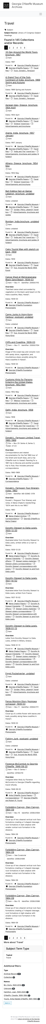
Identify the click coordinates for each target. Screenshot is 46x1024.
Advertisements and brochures (17, 126)
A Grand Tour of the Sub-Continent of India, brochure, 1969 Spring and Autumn (22, 80)
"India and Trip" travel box (24, 151)
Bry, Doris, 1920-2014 (14, 985)
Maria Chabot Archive (17, 516)
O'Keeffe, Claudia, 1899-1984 (17, 995)
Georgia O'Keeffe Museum (27, 65)
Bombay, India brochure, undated (22, 221)
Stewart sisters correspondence (18, 564)
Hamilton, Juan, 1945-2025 (16, 992)
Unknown (9, 988)
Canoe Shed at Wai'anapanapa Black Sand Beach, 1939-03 (20, 278)
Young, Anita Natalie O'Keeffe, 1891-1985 (21, 999)
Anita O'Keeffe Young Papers (20, 795)
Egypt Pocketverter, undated (20, 673)
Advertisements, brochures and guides (21, 403)
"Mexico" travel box (22, 400)
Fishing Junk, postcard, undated (21, 738)
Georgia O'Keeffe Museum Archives (27, 5)
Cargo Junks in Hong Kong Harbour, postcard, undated (19, 315)
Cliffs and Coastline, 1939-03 (20, 342)
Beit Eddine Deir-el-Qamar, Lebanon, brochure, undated (19, 192)
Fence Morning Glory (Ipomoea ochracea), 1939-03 (21, 702)
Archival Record (12, 974)
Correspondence (12, 481)
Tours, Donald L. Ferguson (24, 70)
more (7, 1003)
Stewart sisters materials (26, 561)
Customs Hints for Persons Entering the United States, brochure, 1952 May (19, 382)
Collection (9, 977)
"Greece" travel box (21, 124)
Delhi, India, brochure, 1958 (19, 410)
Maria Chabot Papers (17, 556)
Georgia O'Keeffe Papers (19, 68)
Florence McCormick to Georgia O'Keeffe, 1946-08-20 (21, 765)
